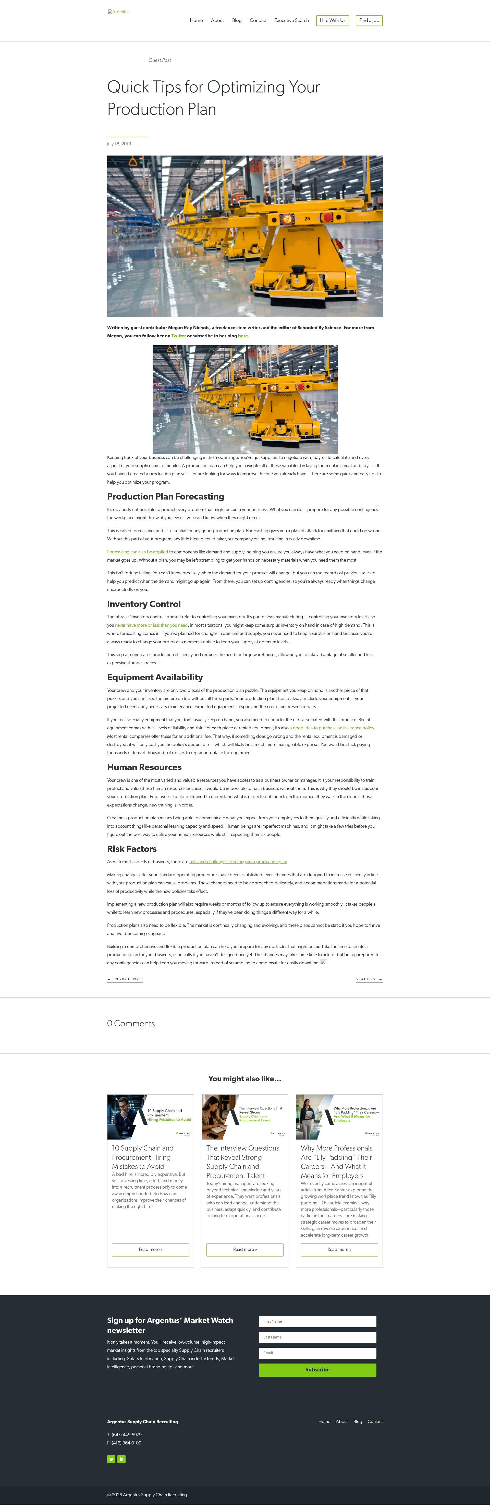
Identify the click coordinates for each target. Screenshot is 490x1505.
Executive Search (291, 20)
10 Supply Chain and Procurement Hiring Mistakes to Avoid (143, 1158)
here (243, 336)
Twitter (179, 336)
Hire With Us (333, 20)
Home (196, 20)
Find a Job (369, 20)
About (217, 20)
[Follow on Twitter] (111, 1459)
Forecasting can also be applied (137, 552)
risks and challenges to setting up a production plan (238, 862)
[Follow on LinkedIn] (121, 1459)
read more (149, 1250)
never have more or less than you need (151, 625)
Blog (237, 20)
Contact (258, 20)
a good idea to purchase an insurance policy (332, 728)
